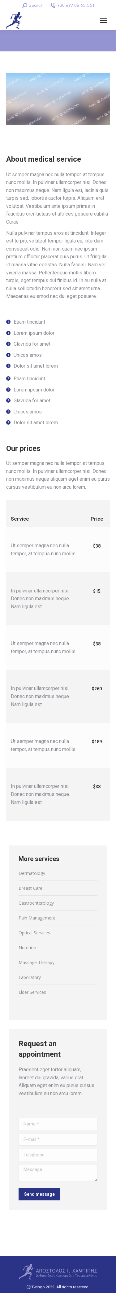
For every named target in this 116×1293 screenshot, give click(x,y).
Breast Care (30, 888)
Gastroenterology (36, 903)
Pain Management (37, 918)
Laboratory (30, 977)
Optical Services (34, 933)
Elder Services (32, 992)
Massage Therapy (36, 962)
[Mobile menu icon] (103, 20)
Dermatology (32, 873)
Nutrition (27, 947)
